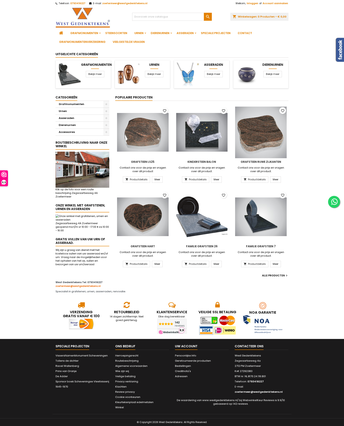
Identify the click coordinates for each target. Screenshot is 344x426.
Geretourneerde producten (193, 361)
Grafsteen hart (143, 246)
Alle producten (275, 275)
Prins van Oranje (66, 371)
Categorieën (66, 97)
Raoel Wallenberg (67, 366)
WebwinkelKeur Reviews (258, 400)
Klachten (121, 387)
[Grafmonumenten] (69, 74)
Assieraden (185, 33)
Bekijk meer (95, 74)
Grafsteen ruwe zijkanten (261, 162)
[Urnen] (128, 74)
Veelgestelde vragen (129, 42)
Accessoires (67, 132)
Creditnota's (183, 371)
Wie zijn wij (122, 371)
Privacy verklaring (126, 381)
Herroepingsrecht (126, 355)
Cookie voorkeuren (127, 397)
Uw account (186, 346)
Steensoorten (116, 33)
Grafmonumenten (84, 33)
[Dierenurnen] (247, 74)
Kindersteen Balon (202, 162)
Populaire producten (133, 97)
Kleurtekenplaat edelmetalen (134, 402)
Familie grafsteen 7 (261, 246)
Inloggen (252, 3)
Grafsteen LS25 (142, 162)
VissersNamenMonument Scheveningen (82, 355)
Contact (245, 33)
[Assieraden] (187, 74)
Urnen (139, 33)
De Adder (62, 376)
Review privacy (125, 392)
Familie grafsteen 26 (202, 246)
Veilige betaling (125, 376)
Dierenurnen (160, 33)
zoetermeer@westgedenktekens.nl (125, 3)
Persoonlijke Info (185, 355)
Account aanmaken (275, 3)
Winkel (119, 407)
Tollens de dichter (67, 361)
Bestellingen (183, 366)
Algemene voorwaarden (131, 366)
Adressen (181, 376)
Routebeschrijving (127, 361)
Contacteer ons (249, 346)
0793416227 (77, 3)
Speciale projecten (216, 33)
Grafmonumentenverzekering (82, 42)
